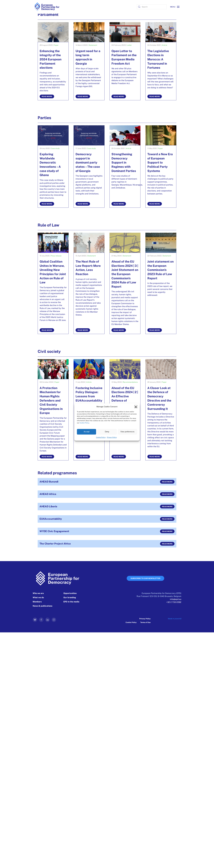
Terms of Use (145, 622)
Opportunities (70, 593)
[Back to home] (47, 7)
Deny (107, 432)
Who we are (38, 593)
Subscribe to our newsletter (145, 578)
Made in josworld (174, 619)
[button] (136, 407)
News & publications (42, 606)
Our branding (69, 597)
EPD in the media (71, 602)
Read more (167, 482)
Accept (86, 432)
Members (37, 602)
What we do (38, 597)
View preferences (127, 432)
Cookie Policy (84, 423)
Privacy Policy (112, 437)
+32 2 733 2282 (173, 602)
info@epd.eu (175, 599)
